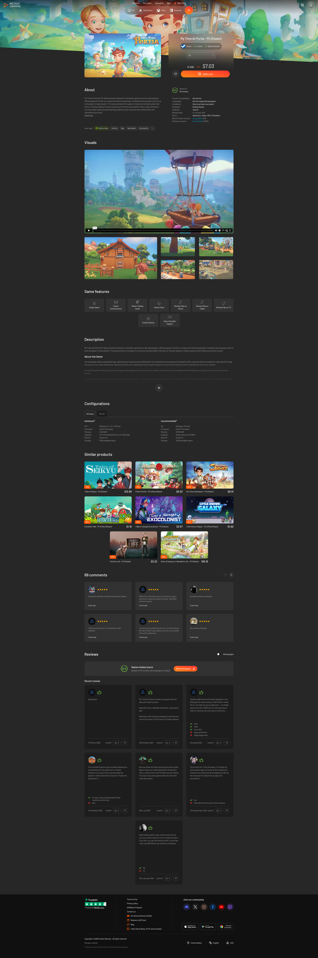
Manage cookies (91, 943)
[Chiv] (194, 692)
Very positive (198, 118)
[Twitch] (230, 906)
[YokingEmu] (92, 589)
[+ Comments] (231, 575)
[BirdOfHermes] (194, 589)
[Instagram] (204, 906)
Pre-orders (147, 3)
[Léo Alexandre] (92, 621)
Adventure (197, 115)
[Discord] (186, 906)
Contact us (131, 911)
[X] (195, 906)
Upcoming (159, 3)
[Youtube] (221, 906)
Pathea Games (198, 107)
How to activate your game (203, 104)
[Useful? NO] (125, 742)
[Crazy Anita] (92, 760)
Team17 (196, 110)
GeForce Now (103, 128)
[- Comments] (225, 575)
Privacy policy (132, 903)
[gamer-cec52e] (92, 692)
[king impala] (143, 760)
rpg (122, 128)
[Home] (12, 5)
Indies (204, 115)
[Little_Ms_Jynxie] (194, 760)
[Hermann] (194, 621)
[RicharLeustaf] (143, 621)
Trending (135, 3)
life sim (114, 128)
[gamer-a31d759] (143, 589)
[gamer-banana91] (143, 692)
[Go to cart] (302, 5)
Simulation (216, 115)
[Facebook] (212, 906)
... (152, 128)
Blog (169, 3)
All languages (228, 654)
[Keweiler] (143, 828)
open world (132, 128)
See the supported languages (204, 101)
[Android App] (208, 926)
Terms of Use (132, 899)
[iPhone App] (190, 926)
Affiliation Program (134, 907)
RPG (209, 115)
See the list (197, 98)
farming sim (143, 128)
